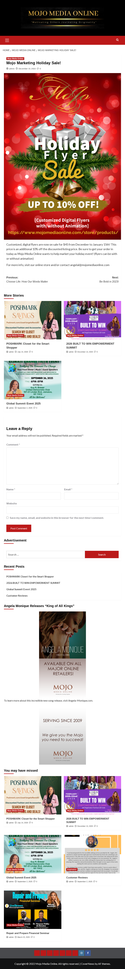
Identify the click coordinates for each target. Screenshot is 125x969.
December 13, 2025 (85, 352)
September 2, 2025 (24, 408)
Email (68, 489)
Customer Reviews (17, 595)
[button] (7, 40)
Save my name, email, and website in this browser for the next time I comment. (57, 517)
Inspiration (71, 869)
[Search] (117, 40)
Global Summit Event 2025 (23, 403)
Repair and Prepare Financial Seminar (27, 933)
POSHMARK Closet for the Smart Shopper (30, 576)
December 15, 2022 (27, 68)
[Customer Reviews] (92, 854)
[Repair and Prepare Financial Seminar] (32, 910)
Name (10, 489)
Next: (109, 279)
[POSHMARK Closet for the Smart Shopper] (32, 320)
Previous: (27, 279)
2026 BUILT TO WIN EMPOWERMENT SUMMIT (33, 582)
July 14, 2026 (22, 352)
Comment (13, 444)
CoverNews (87, 963)
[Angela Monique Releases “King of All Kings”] (62, 654)
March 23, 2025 (23, 937)
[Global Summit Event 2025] (32, 380)
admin (12, 68)
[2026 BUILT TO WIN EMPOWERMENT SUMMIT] (92, 320)
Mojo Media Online (15, 59)
